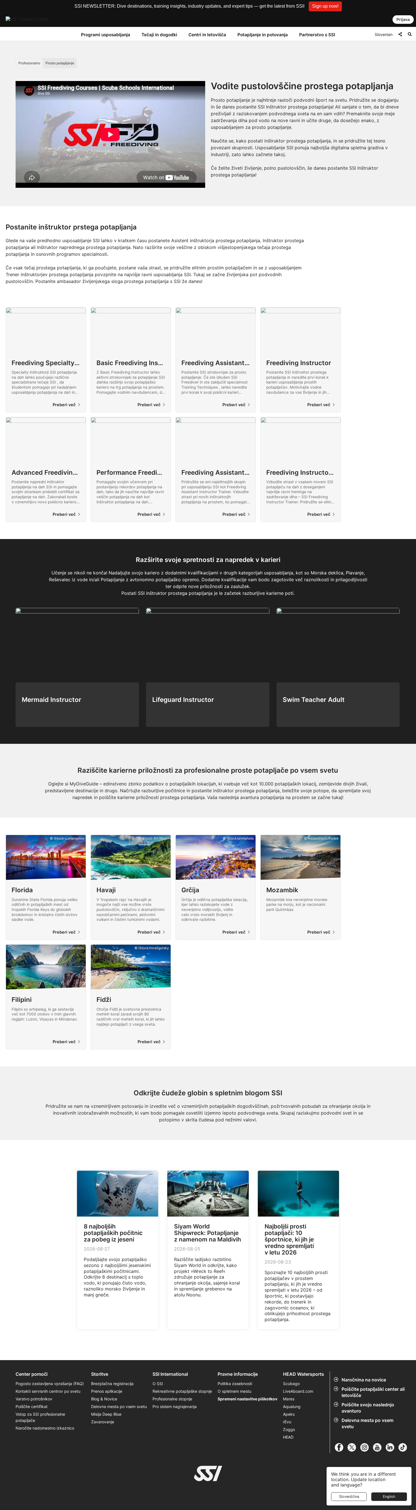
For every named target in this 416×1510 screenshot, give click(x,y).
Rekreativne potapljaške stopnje (182, 1391)
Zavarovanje (102, 1421)
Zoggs (289, 1429)
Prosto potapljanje (60, 63)
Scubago (291, 1383)
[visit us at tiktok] (404, 1447)
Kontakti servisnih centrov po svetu (48, 1391)
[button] (325, 6)
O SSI (158, 1383)
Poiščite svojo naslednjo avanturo (368, 1408)
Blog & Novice (104, 1398)
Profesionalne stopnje (172, 1398)
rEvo (287, 1421)
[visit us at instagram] (366, 1447)
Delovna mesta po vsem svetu (367, 1423)
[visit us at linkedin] (392, 1447)
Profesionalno (29, 63)
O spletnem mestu (234, 1391)
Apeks (289, 1414)
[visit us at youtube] (379, 1447)
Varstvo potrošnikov (34, 1398)
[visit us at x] (354, 1447)
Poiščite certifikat (32, 1406)
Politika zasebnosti (235, 1383)
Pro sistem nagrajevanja (175, 1406)
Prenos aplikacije (106, 1391)
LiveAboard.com (298, 1391)
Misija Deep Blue (106, 1414)
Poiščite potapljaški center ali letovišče (373, 1392)
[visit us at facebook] (341, 1447)
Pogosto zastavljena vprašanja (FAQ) (50, 1383)
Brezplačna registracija (112, 1383)
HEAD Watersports (303, 1374)
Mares (288, 1398)
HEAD (288, 1437)
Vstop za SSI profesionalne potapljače (40, 1417)
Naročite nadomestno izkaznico (45, 1428)
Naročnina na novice (364, 1380)
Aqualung (292, 1406)
